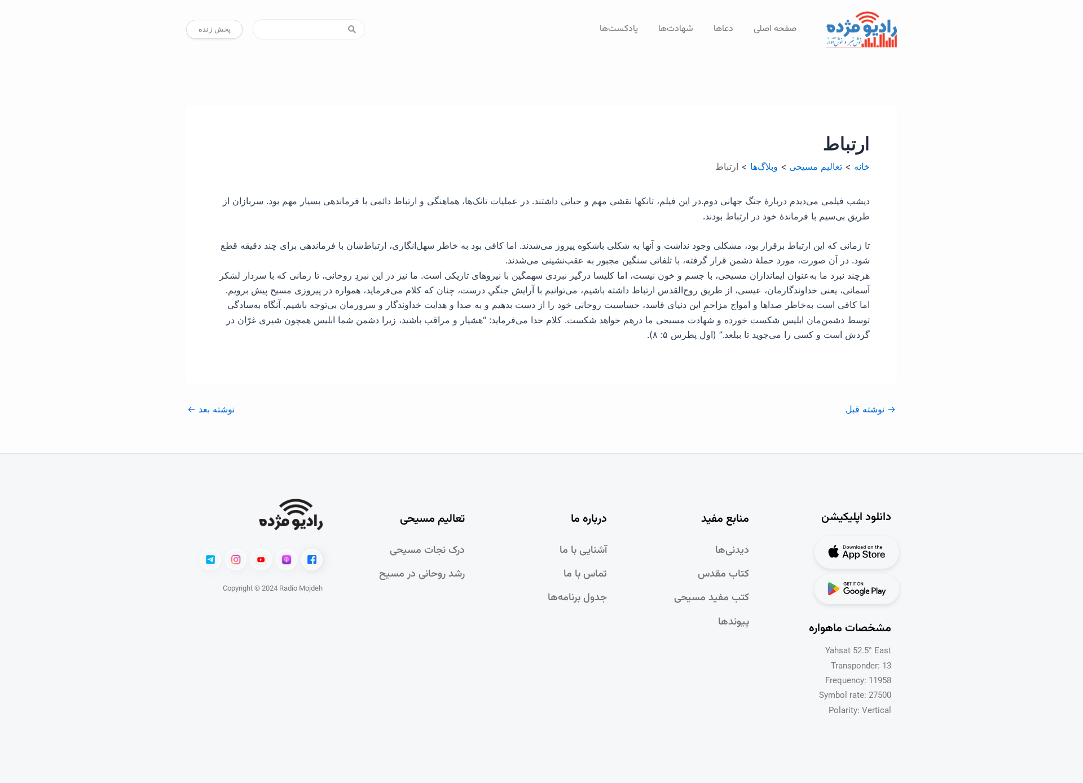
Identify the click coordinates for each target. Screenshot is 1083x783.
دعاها (723, 29)
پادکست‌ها (619, 29)
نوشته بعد (211, 409)
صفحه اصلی (775, 29)
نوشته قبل (871, 409)
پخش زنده (215, 28)
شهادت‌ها (675, 29)
